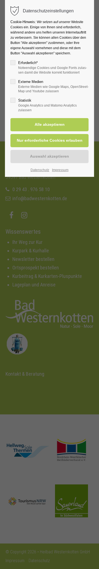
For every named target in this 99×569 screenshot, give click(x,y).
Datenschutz (40, 170)
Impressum (60, 170)
